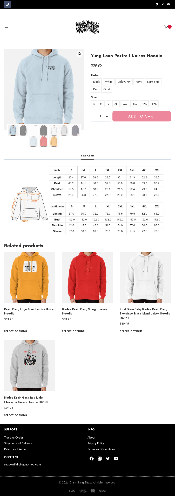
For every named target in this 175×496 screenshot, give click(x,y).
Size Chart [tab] (87, 155)
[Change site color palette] (7, 4)
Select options (15, 331)
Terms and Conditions (101, 449)
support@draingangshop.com (22, 464)
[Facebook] (156, 4)
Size (94, 97)
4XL (144, 104)
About (91, 437)
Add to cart (141, 116)
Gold (106, 89)
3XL (134, 104)
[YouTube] (168, 4)
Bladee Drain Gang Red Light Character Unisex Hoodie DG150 (26, 399)
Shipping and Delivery (18, 443)
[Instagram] (100, 458)
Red (95, 89)
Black (96, 82)
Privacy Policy (96, 443)
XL (116, 104)
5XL (154, 104)
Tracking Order (13, 437)
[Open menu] (6, 27)
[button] (80, 54)
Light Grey (124, 82)
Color (95, 75)
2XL (125, 104)
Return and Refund (15, 449)
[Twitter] (162, 4)
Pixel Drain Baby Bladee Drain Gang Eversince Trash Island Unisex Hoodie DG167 (145, 313)
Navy (139, 82)
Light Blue (153, 82)
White (108, 82)
